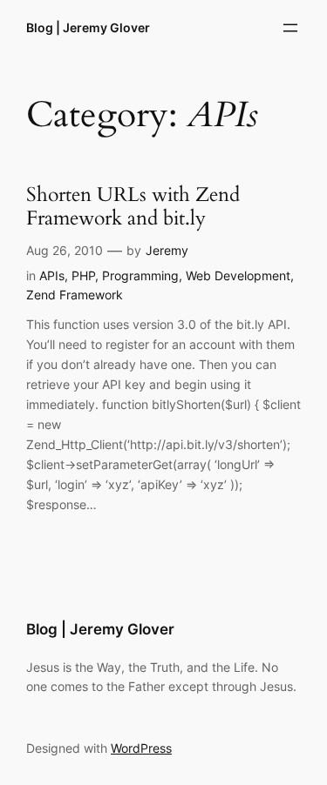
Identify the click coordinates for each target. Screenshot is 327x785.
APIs (52, 275)
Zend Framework (74, 294)
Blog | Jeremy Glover (88, 27)
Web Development (238, 275)
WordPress (141, 748)
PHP (83, 275)
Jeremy (167, 250)
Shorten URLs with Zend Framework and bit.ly (133, 207)
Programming (140, 275)
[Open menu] (290, 27)
